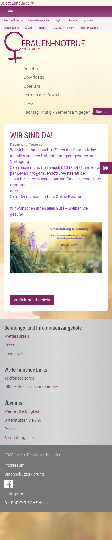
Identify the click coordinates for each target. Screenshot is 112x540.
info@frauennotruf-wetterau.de (56, 173)
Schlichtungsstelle (20, 437)
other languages (88, 27)
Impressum (14, 465)
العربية (28, 27)
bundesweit (14, 354)
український (11, 27)
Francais (43, 27)
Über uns (32, 86)
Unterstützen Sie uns (22, 420)
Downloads (34, 77)
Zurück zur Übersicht (32, 300)
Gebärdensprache (38, 20)
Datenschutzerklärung (24, 474)
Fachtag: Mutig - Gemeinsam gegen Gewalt (64, 112)
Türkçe (73, 20)
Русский (88, 20)
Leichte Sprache (13, 20)
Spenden (102, 112)
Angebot (31, 68)
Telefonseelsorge (19, 378)
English (59, 20)
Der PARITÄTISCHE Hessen (28, 502)
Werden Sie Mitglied (21, 411)
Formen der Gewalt (41, 94)
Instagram (13, 494)
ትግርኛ (70, 27)
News (29, 103)
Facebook (8, 484)
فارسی (57, 27)
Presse (10, 429)
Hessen (11, 345)
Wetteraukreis (16, 336)
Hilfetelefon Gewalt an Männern (32, 387)
